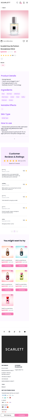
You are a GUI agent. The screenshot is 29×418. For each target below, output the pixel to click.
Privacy (4, 387)
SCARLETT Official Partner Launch (6, 373)
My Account (5, 368)
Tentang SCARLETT (6, 376)
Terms (3, 384)
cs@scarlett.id (19, 370)
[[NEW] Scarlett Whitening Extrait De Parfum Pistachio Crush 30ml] (21, 276)
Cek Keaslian (5, 379)
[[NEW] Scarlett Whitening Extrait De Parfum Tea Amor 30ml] (7, 300)
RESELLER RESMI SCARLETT (8, 370)
